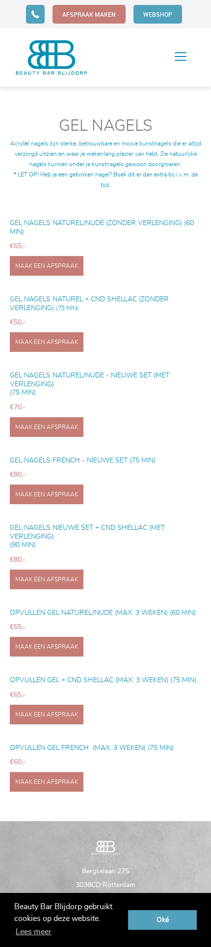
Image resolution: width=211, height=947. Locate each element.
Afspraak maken (89, 14)
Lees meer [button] (34, 932)
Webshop (157, 14)
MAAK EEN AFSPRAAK (46, 266)
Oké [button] (163, 919)
